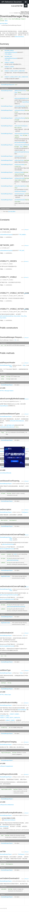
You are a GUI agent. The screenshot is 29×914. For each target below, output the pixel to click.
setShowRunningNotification (20, 186)
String (15, 92)
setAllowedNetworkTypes (19, 106)
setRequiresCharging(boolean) (6, 766)
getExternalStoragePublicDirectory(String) (9, 594)
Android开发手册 (16, 6)
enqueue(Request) (4, 405)
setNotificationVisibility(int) (20, 191)
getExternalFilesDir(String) (20, 142)
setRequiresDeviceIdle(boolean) (7, 804)
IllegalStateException (5, 576)
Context (15, 554)
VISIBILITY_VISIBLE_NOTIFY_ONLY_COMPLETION (16, 76)
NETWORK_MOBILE (9, 50)
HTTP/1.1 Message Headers (6, 390)
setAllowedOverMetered (19, 110)
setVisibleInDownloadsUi (19, 199)
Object (6, 20)
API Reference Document (11, 2)
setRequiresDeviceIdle (19, 178)
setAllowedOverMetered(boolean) (17, 420)
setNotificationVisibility (19, 164)
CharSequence (21, 193)
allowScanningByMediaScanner (21, 98)
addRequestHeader (18, 90)
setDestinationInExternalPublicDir (21, 144)
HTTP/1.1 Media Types (5, 694)
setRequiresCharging (18, 172)
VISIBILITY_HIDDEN (9, 62)
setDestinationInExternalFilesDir (21, 133)
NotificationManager (22, 709)
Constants (16, 12)
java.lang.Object (4, 23)
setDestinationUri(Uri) (19, 36)
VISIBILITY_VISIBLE (9, 66)
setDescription (17, 125)
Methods (23, 12)
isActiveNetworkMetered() (5, 472)
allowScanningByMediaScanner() (7, 548)
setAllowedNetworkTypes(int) (11, 52)
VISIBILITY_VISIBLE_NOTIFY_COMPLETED (15, 70)
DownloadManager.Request (7, 84)
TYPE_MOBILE (8, 54)
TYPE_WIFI (7, 60)
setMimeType (17, 160)
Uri (13, 84)
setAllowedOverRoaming (19, 118)
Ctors (19, 12)
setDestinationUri (18, 156)
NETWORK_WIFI (8, 56)
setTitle (16, 193)
